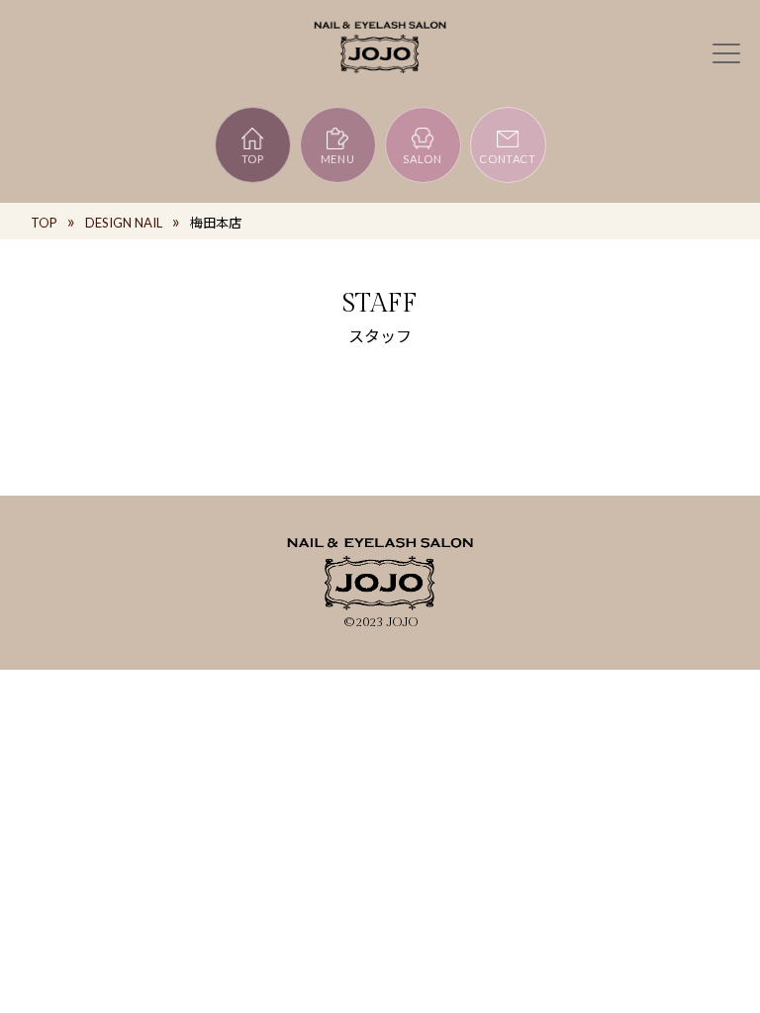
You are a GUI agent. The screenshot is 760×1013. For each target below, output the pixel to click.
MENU (338, 158)
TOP (252, 158)
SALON (422, 158)
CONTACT (507, 158)
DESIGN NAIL (123, 222)
